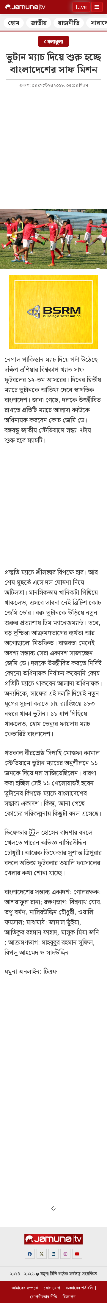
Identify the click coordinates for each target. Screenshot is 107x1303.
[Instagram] (65, 1254)
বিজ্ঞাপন (69, 1297)
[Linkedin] (53, 1254)
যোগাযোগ (52, 1288)
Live (81, 7)
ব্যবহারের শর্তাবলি (79, 1288)
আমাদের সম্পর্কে (25, 1288)
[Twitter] (42, 1254)
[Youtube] (77, 1254)
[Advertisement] (53, 147)
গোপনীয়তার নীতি (43, 1297)
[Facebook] (30, 1254)
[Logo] (25, 7)
